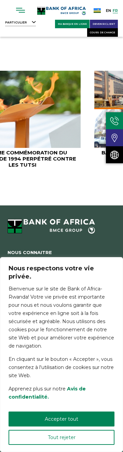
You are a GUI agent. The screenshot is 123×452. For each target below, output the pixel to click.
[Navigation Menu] (20, 10)
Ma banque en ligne (72, 24)
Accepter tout (61, 419)
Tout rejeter (62, 437)
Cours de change (102, 32)
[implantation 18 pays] (114, 154)
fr (115, 10)
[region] (61, 354)
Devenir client (104, 24)
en (108, 10)
